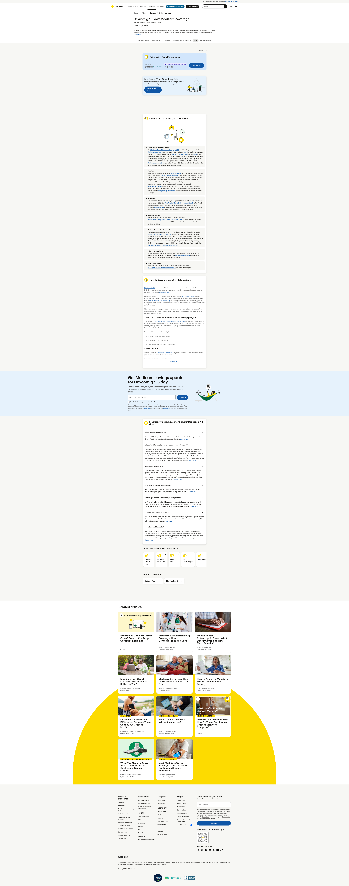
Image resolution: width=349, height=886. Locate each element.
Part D (185, 152)
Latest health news (143, 816)
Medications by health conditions (124, 818)
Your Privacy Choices (183, 825)
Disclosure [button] (201, 50)
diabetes (204, 30)
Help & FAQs (161, 800)
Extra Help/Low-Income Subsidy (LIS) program (169, 321)
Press (159, 815)
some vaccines (159, 207)
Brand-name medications (125, 829)
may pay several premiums (169, 175)
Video (139, 820)
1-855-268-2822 (213, 862)
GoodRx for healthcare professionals (144, 807)
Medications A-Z (123, 814)
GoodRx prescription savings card (126, 810)
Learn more (184, 439)
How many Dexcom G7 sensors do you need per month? (163, 498)
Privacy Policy (167, 408)
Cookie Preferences (183, 816)
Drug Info (145, 25)
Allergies (140, 826)
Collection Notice (182, 813)
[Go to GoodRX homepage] (117, 6)
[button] (174, 7)
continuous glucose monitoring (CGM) (161, 30)
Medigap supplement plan (166, 191)
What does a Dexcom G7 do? (154, 466)
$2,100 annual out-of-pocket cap (159, 301)
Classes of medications (125, 822)
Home (136, 13)
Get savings (196, 65)
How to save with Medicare (182, 40)
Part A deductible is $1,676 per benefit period (179, 203)
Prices (144, 13)
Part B (195, 154)
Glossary (167, 40)
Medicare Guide (143, 40)
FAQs (195, 40)
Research (160, 818)
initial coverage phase (182, 255)
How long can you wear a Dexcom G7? (157, 512)
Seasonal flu (141, 836)
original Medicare (177, 154)
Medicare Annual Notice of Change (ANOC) (164, 150)
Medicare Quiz (156, 40)
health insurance (175, 173)
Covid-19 (140, 833)
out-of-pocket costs (187, 296)
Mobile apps (121, 805)
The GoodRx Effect (163, 821)
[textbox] (151, 397)
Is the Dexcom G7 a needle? (154, 527)
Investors (160, 831)
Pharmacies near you (144, 803)
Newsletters (141, 823)
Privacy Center (181, 803)
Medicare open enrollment (156, 163)
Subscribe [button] (182, 397)
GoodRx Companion (124, 835)
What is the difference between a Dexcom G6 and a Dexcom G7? (166, 445)
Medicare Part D (149, 288)
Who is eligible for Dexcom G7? (155, 432)
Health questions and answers (146, 839)
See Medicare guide (151, 90)
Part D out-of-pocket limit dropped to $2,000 (162, 245)
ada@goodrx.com (225, 862)
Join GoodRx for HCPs (231, 1)
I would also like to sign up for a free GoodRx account (145, 402)
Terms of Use (146, 408)
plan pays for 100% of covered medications (162, 268)
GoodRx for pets (122, 832)
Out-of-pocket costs (124, 825)
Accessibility (161, 803)
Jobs (159, 828)
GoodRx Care (122, 838)
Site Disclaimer (181, 810)
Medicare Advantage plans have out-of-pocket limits (165, 220)
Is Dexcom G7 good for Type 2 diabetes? (158, 485)
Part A (186, 154)
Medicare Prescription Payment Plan (160, 234)
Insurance (121, 802)
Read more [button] (137, 34)
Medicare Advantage (154, 152)
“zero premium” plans (155, 186)
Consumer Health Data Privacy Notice (184, 820)
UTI (139, 829)
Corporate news (162, 834)
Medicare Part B (164, 292)
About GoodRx (162, 811)
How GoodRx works (143, 800)
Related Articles (205, 40)
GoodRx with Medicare (164, 353)
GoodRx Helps (162, 824)
